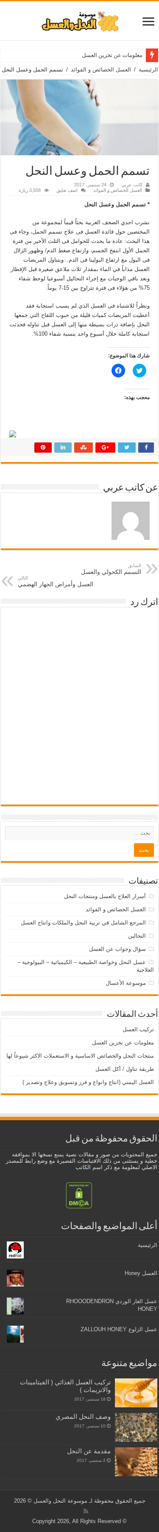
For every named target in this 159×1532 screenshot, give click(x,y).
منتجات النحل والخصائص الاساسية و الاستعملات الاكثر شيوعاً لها (80, 1056)
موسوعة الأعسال (126, 983)
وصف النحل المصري (83, 1416)
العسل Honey (141, 1273)
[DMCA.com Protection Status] (79, 1195)
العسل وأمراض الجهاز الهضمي (55, 581)
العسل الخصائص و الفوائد (101, 69)
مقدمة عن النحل (89, 1451)
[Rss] (86, 1511)
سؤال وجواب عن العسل (117, 949)
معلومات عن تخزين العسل (112, 55)
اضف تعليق (67, 190)
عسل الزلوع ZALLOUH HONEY (119, 1329)
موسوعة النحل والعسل (60, 1501)
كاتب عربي (131, 184)
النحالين (137, 936)
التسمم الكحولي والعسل (111, 569)
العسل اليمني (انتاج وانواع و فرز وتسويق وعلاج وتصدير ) (88, 1082)
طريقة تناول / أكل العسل (124, 1069)
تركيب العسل (138, 1029)
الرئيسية (148, 69)
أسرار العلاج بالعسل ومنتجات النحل (105, 896)
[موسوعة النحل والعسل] (79, 20)
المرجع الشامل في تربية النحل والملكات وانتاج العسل (83, 922)
